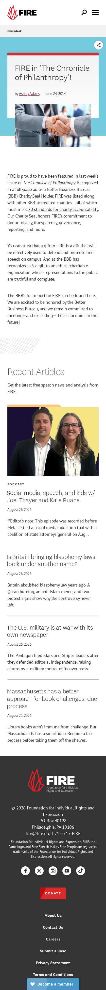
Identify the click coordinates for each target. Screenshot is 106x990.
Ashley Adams (29, 93)
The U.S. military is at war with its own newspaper (50, 630)
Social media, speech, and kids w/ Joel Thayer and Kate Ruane (51, 495)
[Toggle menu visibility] (95, 12)
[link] (23, 12)
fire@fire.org (38, 833)
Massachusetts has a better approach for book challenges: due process (52, 698)
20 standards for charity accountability (63, 209)
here (91, 295)
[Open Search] (84, 13)
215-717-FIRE (67, 833)
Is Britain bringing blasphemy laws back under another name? (51, 560)
